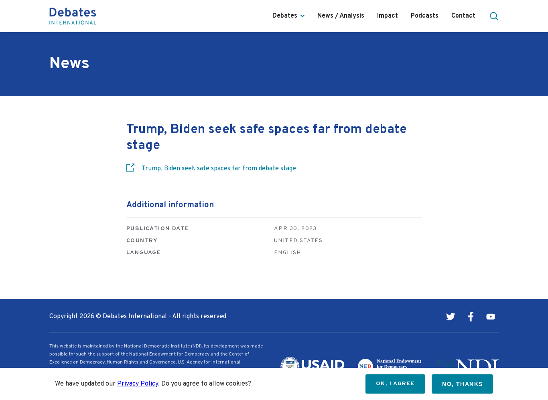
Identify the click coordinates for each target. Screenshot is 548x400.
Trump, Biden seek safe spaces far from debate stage (219, 169)
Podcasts (424, 16)
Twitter (450, 317)
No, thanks (462, 384)
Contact (463, 16)
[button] (494, 16)
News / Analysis (340, 16)
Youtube (491, 317)
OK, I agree (395, 383)
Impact (387, 16)
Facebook (471, 317)
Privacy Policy (137, 384)
